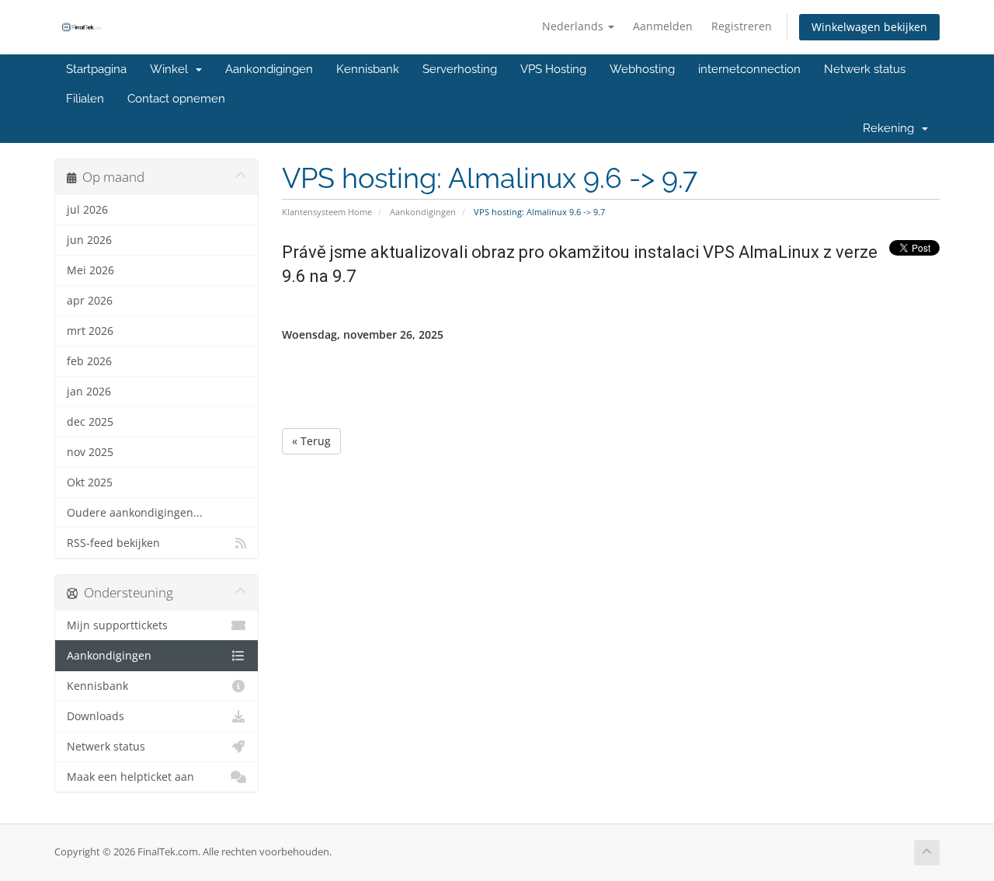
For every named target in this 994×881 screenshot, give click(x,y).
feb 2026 (89, 361)
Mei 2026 (90, 270)
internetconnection (749, 69)
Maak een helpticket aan (130, 777)
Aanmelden (663, 26)
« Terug (311, 441)
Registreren (741, 26)
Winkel (172, 69)
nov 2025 (90, 452)
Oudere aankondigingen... (135, 513)
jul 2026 (87, 210)
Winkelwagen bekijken (869, 26)
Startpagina (96, 69)
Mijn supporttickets (117, 625)
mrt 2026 (90, 331)
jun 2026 (89, 240)
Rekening (891, 128)
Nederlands (574, 26)
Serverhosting (459, 69)
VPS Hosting (553, 69)
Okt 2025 (90, 482)
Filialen (85, 99)
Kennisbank (367, 69)
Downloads (95, 716)
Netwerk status (864, 69)
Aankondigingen (269, 69)
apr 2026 (90, 301)
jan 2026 (89, 392)
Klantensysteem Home (327, 212)
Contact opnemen (176, 99)
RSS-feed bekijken (113, 543)
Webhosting (642, 69)
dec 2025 (90, 422)
